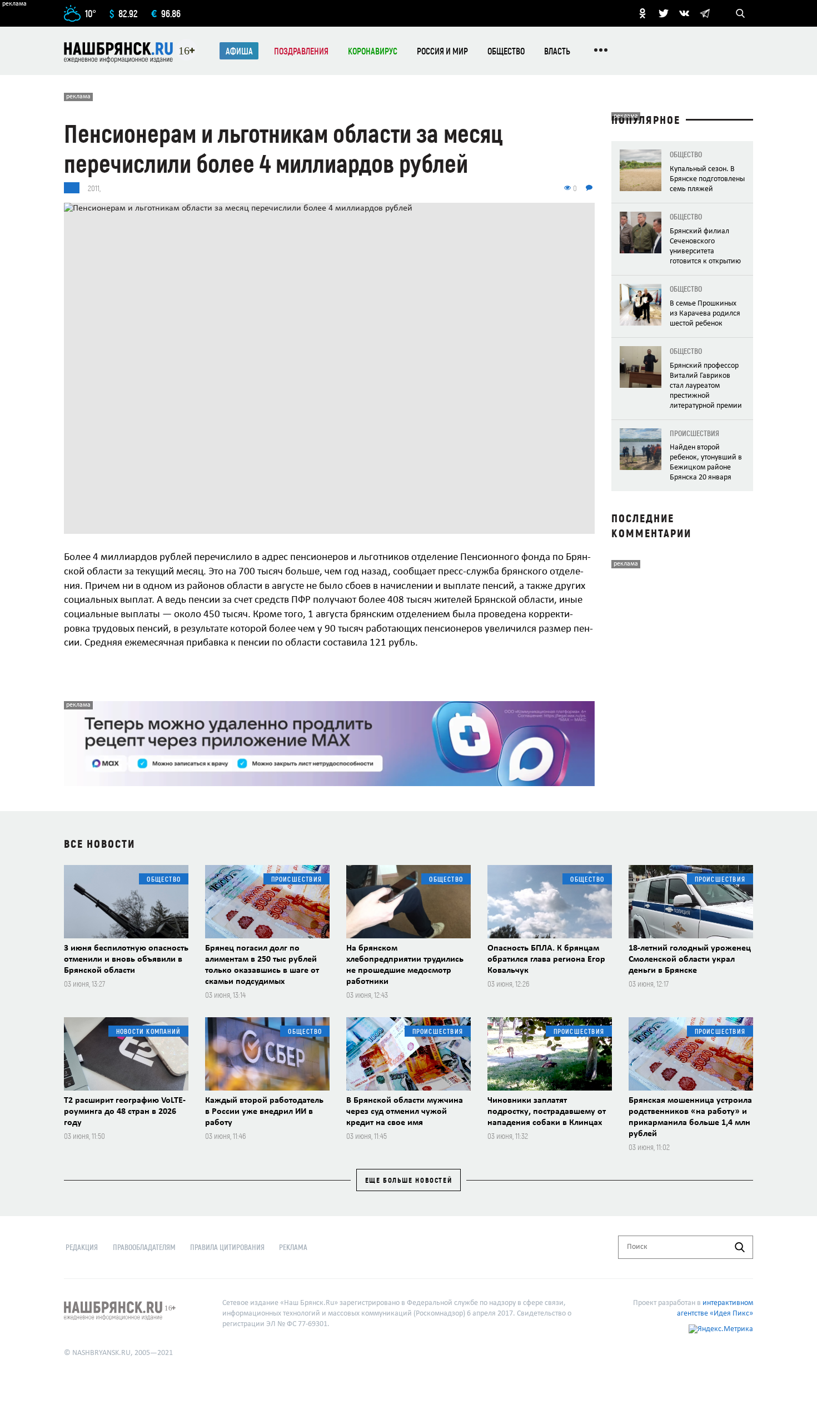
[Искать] (739, 1247)
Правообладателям (144, 1247)
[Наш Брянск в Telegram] (705, 13)
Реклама (293, 1247)
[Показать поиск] (740, 13)
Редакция (82, 1247)
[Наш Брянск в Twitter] (664, 13)
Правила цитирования (227, 1247)
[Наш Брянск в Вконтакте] (684, 13)
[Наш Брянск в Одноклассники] (642, 13)
